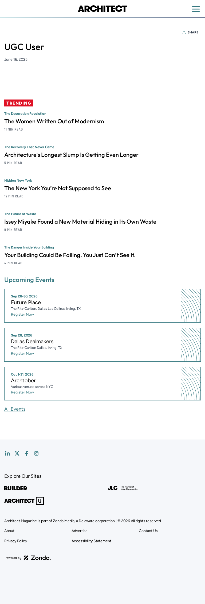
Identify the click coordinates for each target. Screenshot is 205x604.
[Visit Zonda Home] (28, 557)
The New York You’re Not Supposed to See (57, 188)
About (9, 531)
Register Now (22, 314)
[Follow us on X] (17, 453)
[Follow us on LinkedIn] (7, 453)
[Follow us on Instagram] (36, 453)
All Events (14, 409)
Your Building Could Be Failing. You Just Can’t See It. (70, 255)
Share (193, 32)
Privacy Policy (15, 541)
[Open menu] (196, 9)
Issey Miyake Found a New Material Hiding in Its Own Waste (80, 221)
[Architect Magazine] (102, 8)
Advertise (80, 531)
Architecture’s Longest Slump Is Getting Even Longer (71, 154)
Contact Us (148, 531)
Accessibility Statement (91, 541)
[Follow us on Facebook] (26, 453)
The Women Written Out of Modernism (54, 121)
